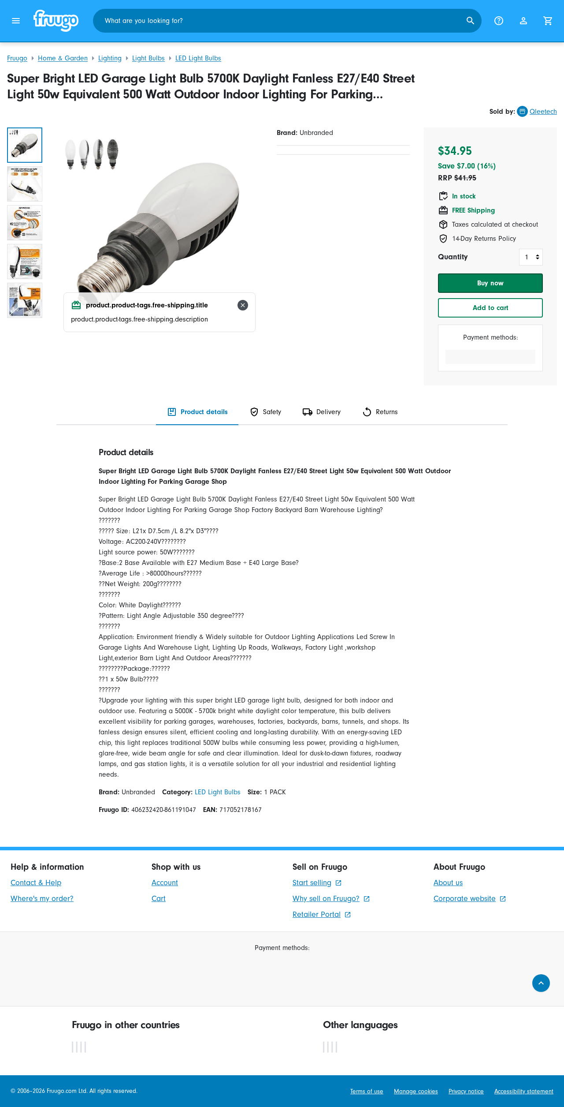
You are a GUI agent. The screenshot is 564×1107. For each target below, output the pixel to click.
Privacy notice (466, 1091)
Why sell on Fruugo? (326, 898)
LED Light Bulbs (198, 58)
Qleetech (543, 112)
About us (448, 882)
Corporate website (465, 898)
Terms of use (366, 1091)
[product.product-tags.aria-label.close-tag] (242, 305)
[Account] (523, 21)
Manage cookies (416, 1091)
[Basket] (548, 21)
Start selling (312, 882)
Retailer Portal (317, 914)
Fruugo (17, 58)
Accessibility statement (523, 1091)
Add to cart (490, 308)
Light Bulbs (148, 58)
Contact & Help (36, 882)
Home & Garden (63, 58)
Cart (159, 898)
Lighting (110, 58)
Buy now (490, 283)
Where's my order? (42, 898)
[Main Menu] (16, 21)
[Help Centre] (499, 21)
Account (165, 882)
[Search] (470, 21)
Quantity (453, 257)
